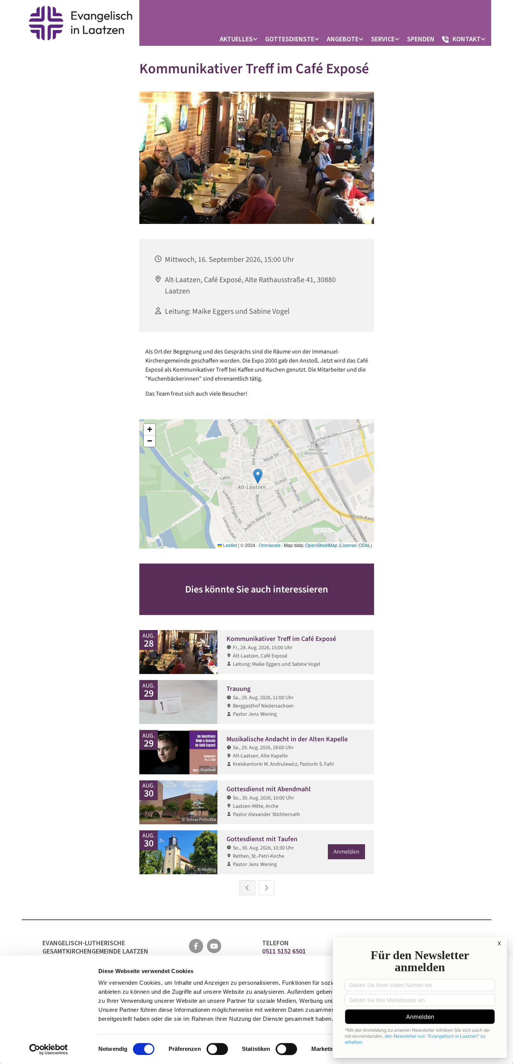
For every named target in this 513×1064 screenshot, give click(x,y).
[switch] (217, 1049)
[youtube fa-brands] (214, 946)
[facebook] (196, 946)
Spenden (421, 39)
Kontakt (467, 39)
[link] (240, 39)
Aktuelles (236, 39)
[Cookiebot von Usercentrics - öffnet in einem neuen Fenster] (48, 1049)
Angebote (343, 39)
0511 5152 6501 (284, 951)
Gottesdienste (289, 39)
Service (383, 39)
